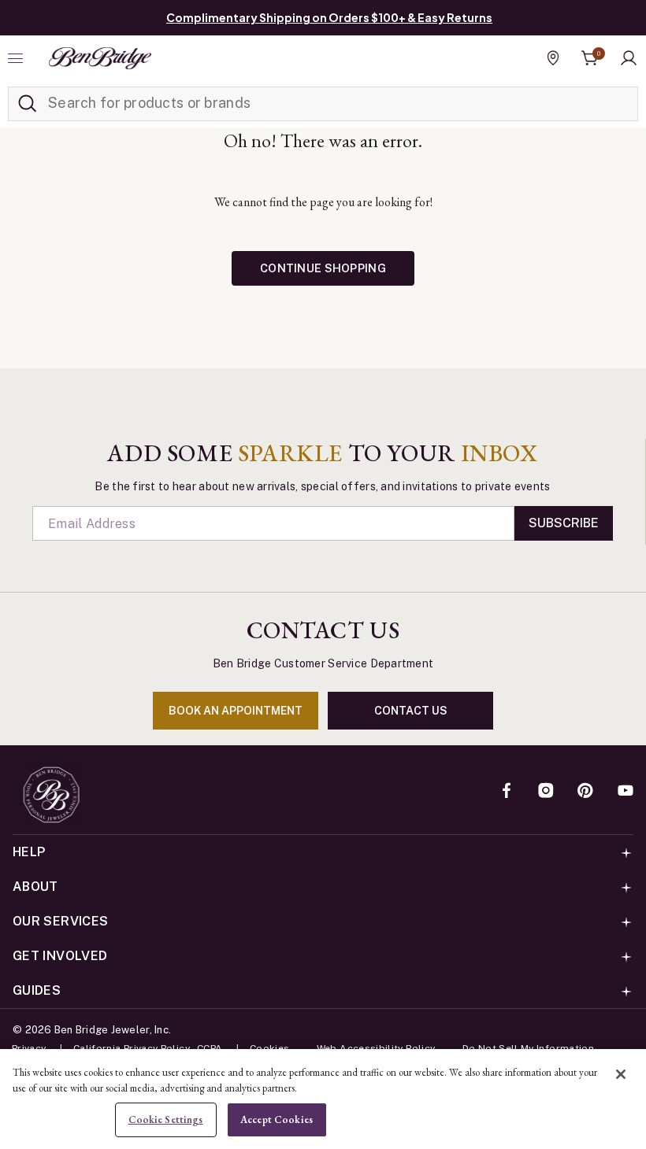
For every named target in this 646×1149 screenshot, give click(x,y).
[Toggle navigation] (17, 58)
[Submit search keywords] (27, 104)
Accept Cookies (276, 1119)
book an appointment (236, 710)
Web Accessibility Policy (376, 1048)
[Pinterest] (585, 791)
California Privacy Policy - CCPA (148, 1048)
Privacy (29, 1048)
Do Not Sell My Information (528, 1048)
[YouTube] (625, 791)
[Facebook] (506, 791)
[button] (628, 58)
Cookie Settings (165, 1119)
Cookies (270, 1048)
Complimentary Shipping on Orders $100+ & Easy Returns (329, 17)
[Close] (620, 1074)
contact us (410, 710)
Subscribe (564, 522)
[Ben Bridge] (100, 58)
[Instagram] (546, 791)
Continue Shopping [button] (323, 268)
